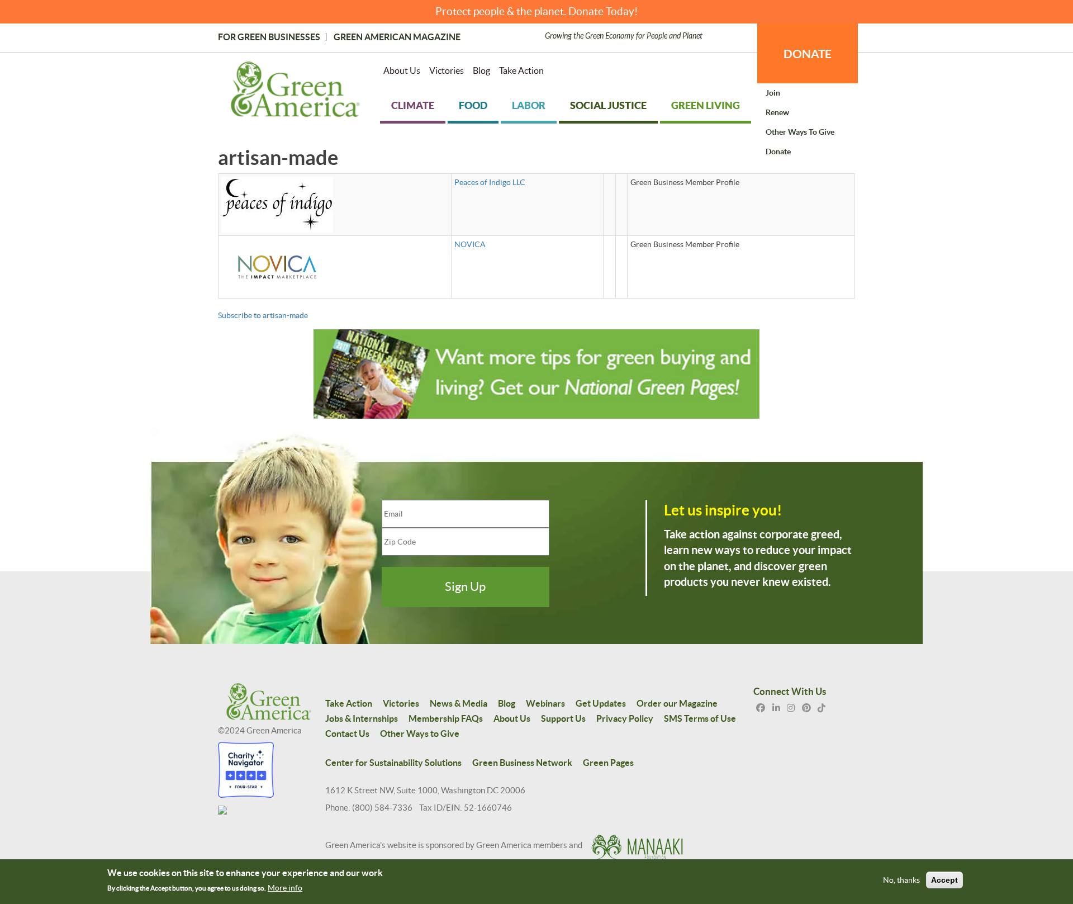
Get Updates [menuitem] (601, 703)
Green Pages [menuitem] (608, 763)
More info (285, 887)
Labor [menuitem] (528, 105)
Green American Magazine (397, 37)
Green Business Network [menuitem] (522, 763)
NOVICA (470, 244)
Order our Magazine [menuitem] (677, 703)
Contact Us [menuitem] (347, 733)
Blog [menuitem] (481, 70)
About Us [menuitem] (401, 70)
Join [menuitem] (773, 92)
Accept (944, 880)
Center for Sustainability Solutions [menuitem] (393, 763)
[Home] (295, 91)
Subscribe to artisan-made (263, 315)
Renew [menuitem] (777, 112)
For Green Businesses (269, 37)
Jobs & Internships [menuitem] (361, 718)
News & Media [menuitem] (458, 703)
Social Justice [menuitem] (608, 105)
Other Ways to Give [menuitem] (800, 131)
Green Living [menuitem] (705, 105)
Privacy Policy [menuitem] (624, 718)
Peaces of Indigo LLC (489, 182)
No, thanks (901, 880)
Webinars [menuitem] (545, 703)
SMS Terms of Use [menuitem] (700, 718)
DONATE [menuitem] (808, 53)
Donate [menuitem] (778, 151)
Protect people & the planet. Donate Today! (536, 11)
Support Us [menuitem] (563, 718)
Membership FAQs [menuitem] (446, 718)
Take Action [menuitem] (521, 70)
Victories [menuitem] (446, 70)
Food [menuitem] (473, 105)
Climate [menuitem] (412, 105)
